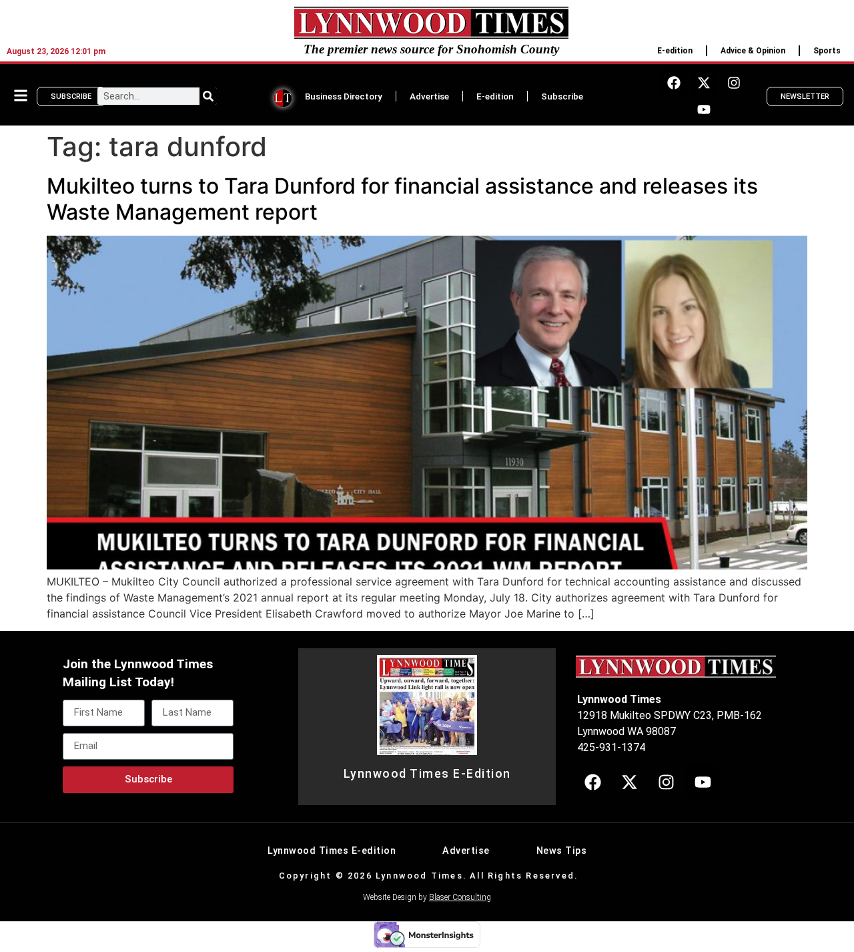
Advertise (429, 96)
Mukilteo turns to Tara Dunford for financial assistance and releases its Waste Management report (402, 198)
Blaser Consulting (460, 897)
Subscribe (562, 96)
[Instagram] (734, 82)
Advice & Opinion (753, 50)
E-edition (675, 50)
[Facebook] (674, 82)
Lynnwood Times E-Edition (427, 773)
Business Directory (343, 96)
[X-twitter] (704, 82)
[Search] (208, 96)
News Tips (561, 851)
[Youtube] (704, 109)
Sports (827, 50)
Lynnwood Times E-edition (332, 851)
